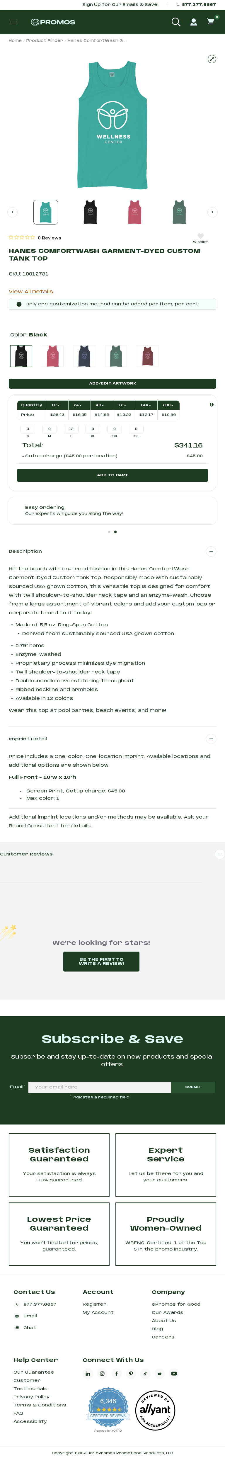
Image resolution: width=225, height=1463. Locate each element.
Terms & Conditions (39, 1405)
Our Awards (167, 1313)
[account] (193, 22)
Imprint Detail (28, 739)
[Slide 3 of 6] (134, 212)
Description (25, 552)
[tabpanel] (112, 511)
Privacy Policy (31, 1397)
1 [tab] (109, 532)
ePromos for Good (176, 1304)
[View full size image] (212, 59)
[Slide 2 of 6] (90, 212)
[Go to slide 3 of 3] (12, 212)
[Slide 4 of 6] (179, 212)
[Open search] (176, 22)
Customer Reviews (26, 854)
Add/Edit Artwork (112, 383)
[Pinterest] (131, 1373)
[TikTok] (145, 1373)
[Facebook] (116, 1373)
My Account (98, 1313)
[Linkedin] (88, 1373)
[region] (35, 237)
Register (94, 1304)
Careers (163, 1337)
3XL (136, 436)
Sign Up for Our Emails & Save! (120, 5)
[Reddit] (159, 1373)
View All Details (31, 292)
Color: (28, 335)
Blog (157, 1329)
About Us (164, 1321)
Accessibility (30, 1422)
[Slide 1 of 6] (45, 212)
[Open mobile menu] (13, 22)
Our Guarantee (33, 1372)
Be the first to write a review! (101, 961)
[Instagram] (102, 1373)
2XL (115, 436)
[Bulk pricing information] (212, 404)
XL (93, 436)
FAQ (18, 1413)
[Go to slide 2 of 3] (212, 212)
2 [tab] (115, 531)
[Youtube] (174, 1373)
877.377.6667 (199, 5)
